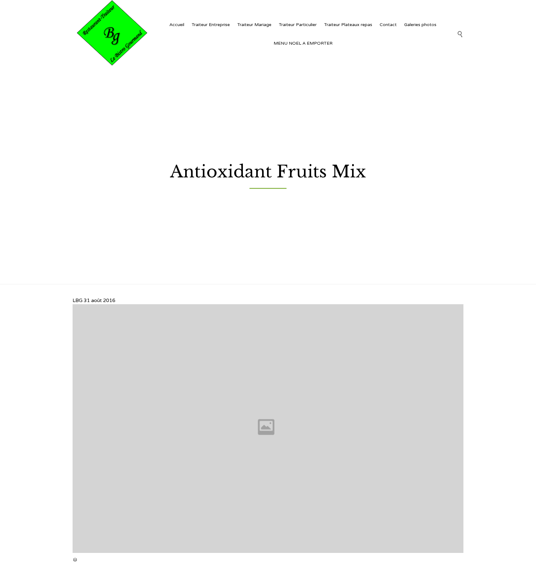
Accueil (176, 24)
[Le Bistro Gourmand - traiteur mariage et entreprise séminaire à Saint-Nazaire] (111, 34)
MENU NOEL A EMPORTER (303, 43)
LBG (78, 300)
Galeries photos (420, 24)
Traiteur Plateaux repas (348, 24)
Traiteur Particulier (298, 24)
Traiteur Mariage (254, 24)
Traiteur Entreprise (211, 24)
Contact (388, 24)
